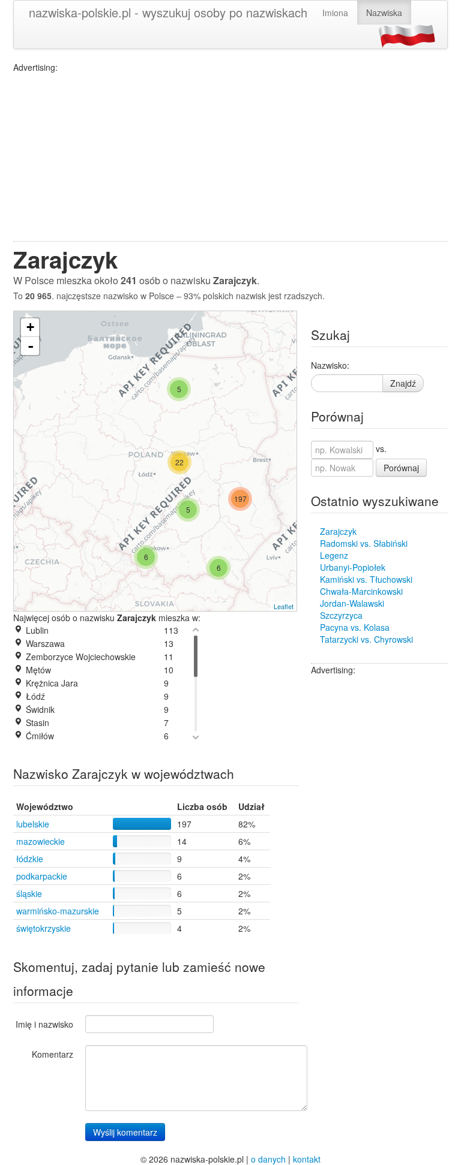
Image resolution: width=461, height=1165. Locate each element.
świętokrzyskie (43, 928)
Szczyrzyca (341, 615)
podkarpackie (41, 876)
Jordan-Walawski (352, 603)
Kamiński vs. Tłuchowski (366, 579)
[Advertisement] (230, 157)
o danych (268, 1159)
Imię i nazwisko (44, 1024)
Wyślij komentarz (125, 1132)
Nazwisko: (330, 365)
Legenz (334, 555)
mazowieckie (40, 841)
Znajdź (403, 383)
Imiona (335, 13)
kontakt (307, 1159)
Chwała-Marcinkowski (361, 591)
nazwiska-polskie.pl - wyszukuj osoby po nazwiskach (168, 12)
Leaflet (284, 606)
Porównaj (401, 468)
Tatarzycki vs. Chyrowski (366, 639)
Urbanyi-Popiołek (352, 567)
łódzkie (29, 859)
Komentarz (52, 1054)
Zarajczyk (338, 531)
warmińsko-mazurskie (57, 911)
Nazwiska (384, 13)
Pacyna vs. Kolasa (355, 627)
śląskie (29, 893)
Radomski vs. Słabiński (364, 543)
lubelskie (32, 824)
